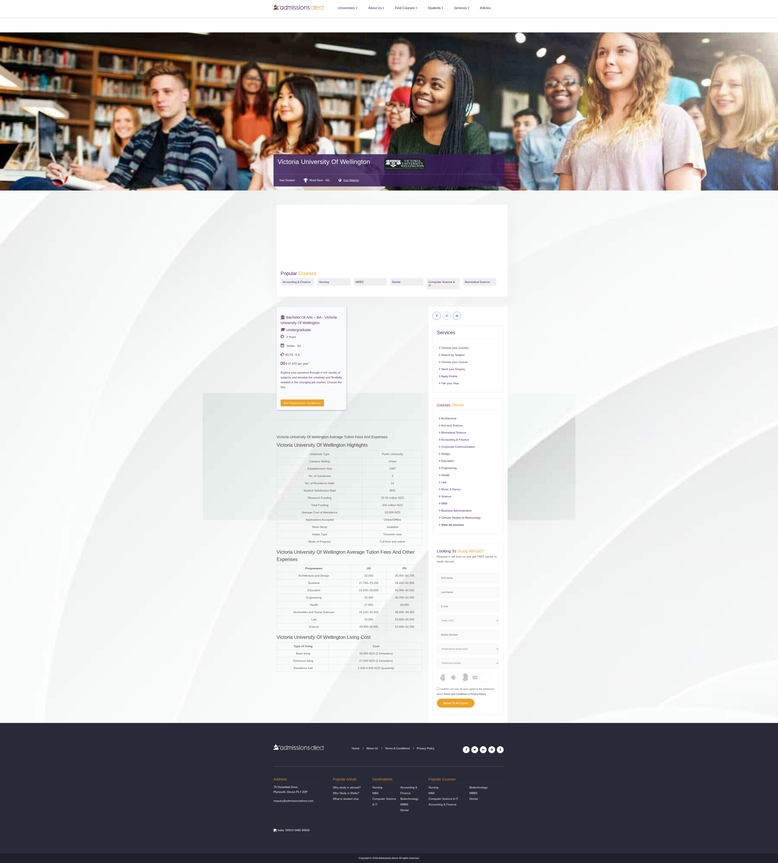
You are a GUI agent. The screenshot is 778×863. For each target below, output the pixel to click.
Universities (346, 8)
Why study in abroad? (347, 787)
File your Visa (449, 383)
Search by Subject (452, 355)
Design (445, 453)
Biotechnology (409, 798)
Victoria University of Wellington (324, 161)
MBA (443, 503)
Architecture (448, 418)
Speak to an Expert (455, 703)
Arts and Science (451, 425)
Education (447, 461)
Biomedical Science (477, 282)
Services (460, 8)
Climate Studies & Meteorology (460, 517)
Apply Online (448, 376)
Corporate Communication (457, 446)
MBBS (359, 282)
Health (445, 475)
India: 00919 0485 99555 (293, 830)
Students (434, 8)
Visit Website (351, 180)
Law (443, 482)
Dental (396, 282)
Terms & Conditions (397, 748)
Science (445, 496)
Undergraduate (298, 330)
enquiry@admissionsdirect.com (294, 800)
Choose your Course (454, 362)
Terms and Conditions (456, 694)
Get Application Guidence (302, 403)
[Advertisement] (392, 240)
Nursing (324, 282)
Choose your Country (454, 347)
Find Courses (405, 8)
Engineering (448, 468)
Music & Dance (450, 489)
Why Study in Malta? (346, 793)
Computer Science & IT (443, 798)
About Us (375, 8)
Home (355, 748)
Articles (485, 8)
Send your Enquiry (452, 369)
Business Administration (456, 510)
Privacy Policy (478, 694)
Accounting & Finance (297, 282)
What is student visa (346, 798)
